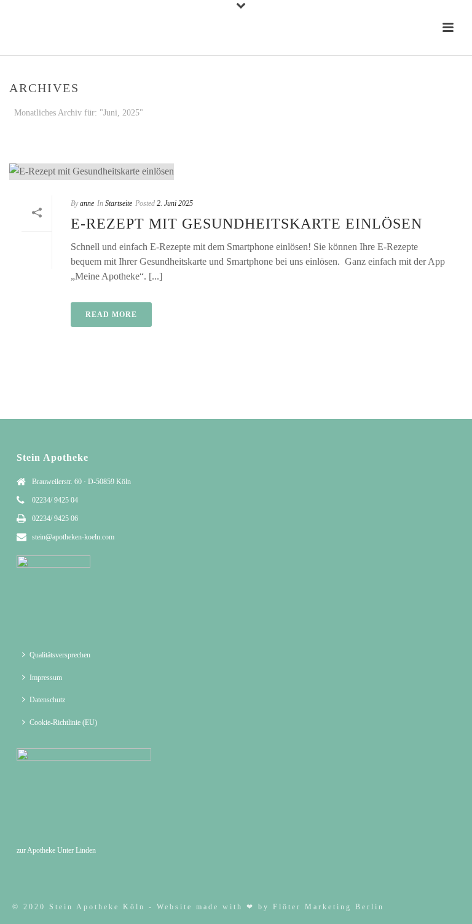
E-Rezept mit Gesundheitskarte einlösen (246, 224)
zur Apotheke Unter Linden (56, 850)
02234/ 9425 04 (55, 500)
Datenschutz (47, 699)
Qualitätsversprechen (60, 655)
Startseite (335, 136)
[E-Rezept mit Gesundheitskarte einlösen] (236, 171)
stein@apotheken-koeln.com (73, 537)
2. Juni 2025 (175, 203)
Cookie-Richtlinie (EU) (63, 722)
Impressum (46, 677)
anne (87, 203)
